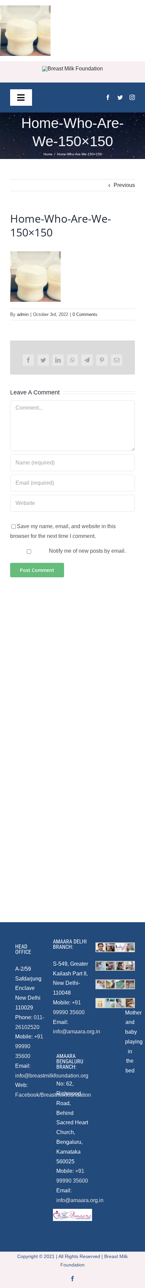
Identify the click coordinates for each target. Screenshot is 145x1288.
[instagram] (132, 97)
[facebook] (108, 97)
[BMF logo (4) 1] (72, 68)
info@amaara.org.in (76, 1031)
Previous (124, 185)
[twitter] (120, 97)
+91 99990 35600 (29, 1046)
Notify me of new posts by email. (87, 551)
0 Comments (84, 314)
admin (23, 314)
